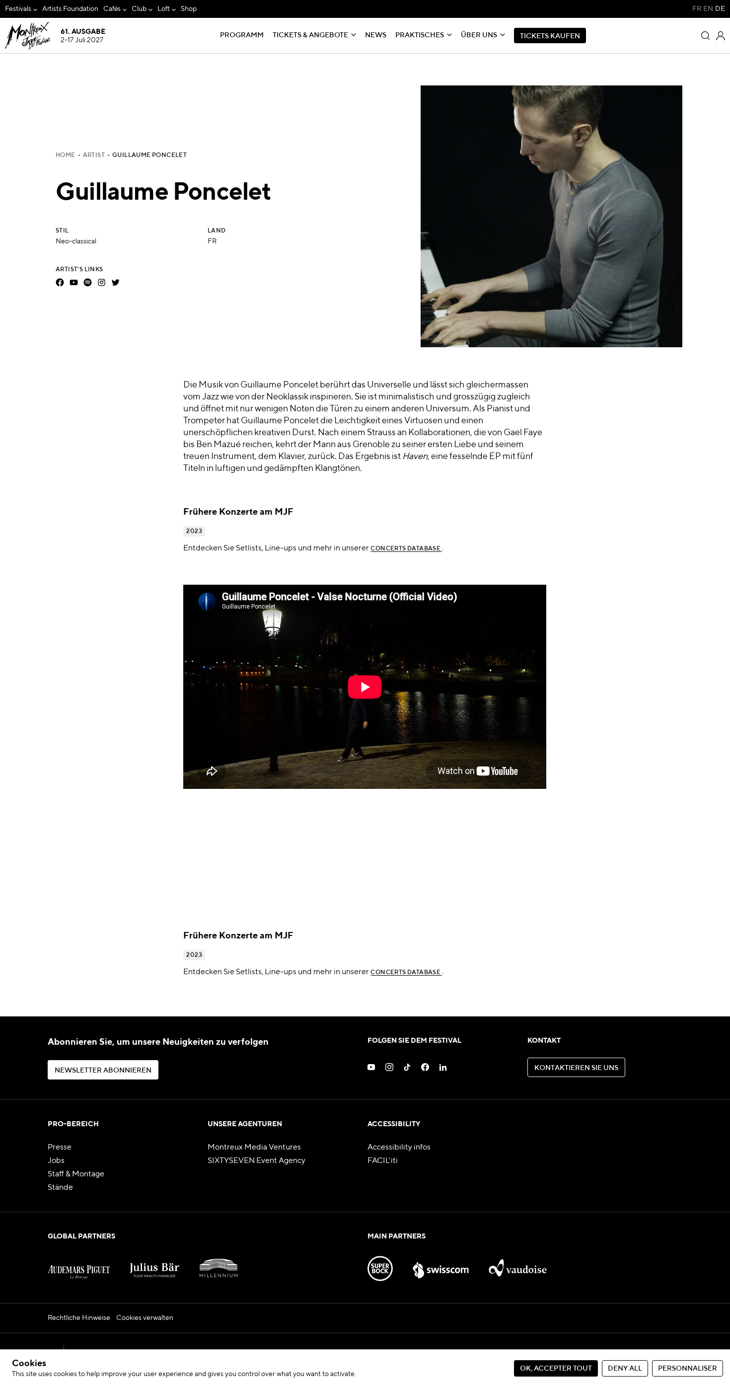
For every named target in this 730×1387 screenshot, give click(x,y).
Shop (189, 8)
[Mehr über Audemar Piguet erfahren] (79, 1264)
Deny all (625, 1368)
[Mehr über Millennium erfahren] (218, 1264)
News (375, 35)
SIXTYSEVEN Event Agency (256, 1161)
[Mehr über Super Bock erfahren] (380, 1264)
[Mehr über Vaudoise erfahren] (517, 1264)
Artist (94, 155)
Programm (242, 35)
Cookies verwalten (144, 1317)
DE (720, 8)
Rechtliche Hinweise (79, 1317)
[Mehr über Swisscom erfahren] (441, 1264)
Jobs (56, 1161)
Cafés (112, 8)
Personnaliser (687, 1368)
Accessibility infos (399, 1148)
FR (696, 8)
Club (139, 8)
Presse (60, 1148)
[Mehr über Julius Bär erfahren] (155, 1264)
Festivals (18, 8)
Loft (163, 8)
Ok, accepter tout (556, 1368)
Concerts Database (405, 549)
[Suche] (705, 35)
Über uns (479, 35)
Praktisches (419, 35)
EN (708, 8)
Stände (60, 1188)
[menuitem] (21, 9)
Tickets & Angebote (310, 35)
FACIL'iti (382, 1161)
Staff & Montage (76, 1174)
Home (65, 155)
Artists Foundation (70, 8)
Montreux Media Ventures (254, 1148)
